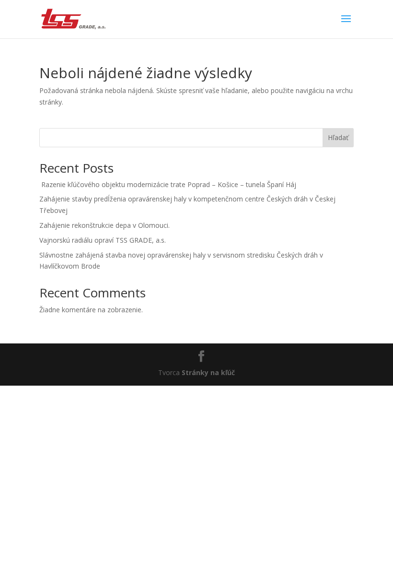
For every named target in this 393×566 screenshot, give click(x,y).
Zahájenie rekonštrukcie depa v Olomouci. (104, 225)
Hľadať (338, 137)
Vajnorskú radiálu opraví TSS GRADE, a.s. (102, 240)
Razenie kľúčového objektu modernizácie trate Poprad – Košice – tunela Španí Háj (167, 184)
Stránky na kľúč (208, 372)
